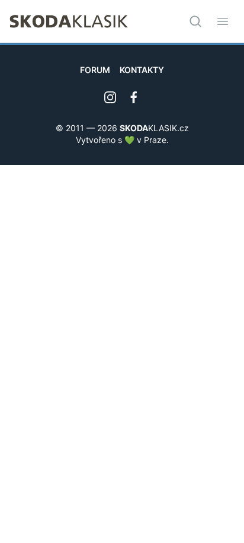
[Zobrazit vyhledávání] (195, 21)
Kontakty (142, 70)
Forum (95, 70)
